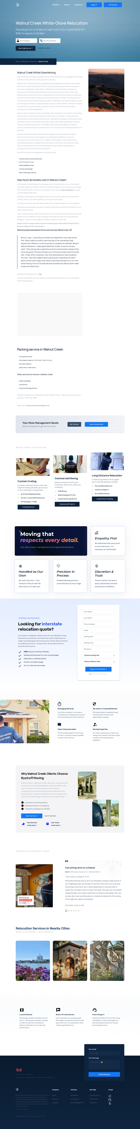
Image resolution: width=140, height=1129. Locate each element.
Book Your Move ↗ (32, 816)
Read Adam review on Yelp (74, 905)
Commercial (75, 1099)
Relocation (25, 61)
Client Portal (94, 1099)
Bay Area (33, 61)
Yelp (40, 274)
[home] (17, 5)
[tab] (66, 911)
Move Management (77, 1103)
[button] (56, 5)
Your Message (94, 1058)
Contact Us (78, 5)
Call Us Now (113, 5)
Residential (74, 1095)
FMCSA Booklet (20, 1116)
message (111, 1020)
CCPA (44, 1116)
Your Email (92, 1049)
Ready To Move (29, 1116)
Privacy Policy (37, 1116)
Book (81, 1023)
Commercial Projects (67, 504)
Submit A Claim (95, 1095)
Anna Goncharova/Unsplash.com (37, 405)
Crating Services (28, 507)
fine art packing (67, 190)
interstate (57, 635)
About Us (55, 1099)
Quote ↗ (94, 5)
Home (17, 61)
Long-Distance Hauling (105, 499)
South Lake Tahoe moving (42, 360)
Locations (55, 1103)
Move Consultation (96, 424)
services (104, 1025)
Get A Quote (74, 424)
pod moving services (26, 162)
